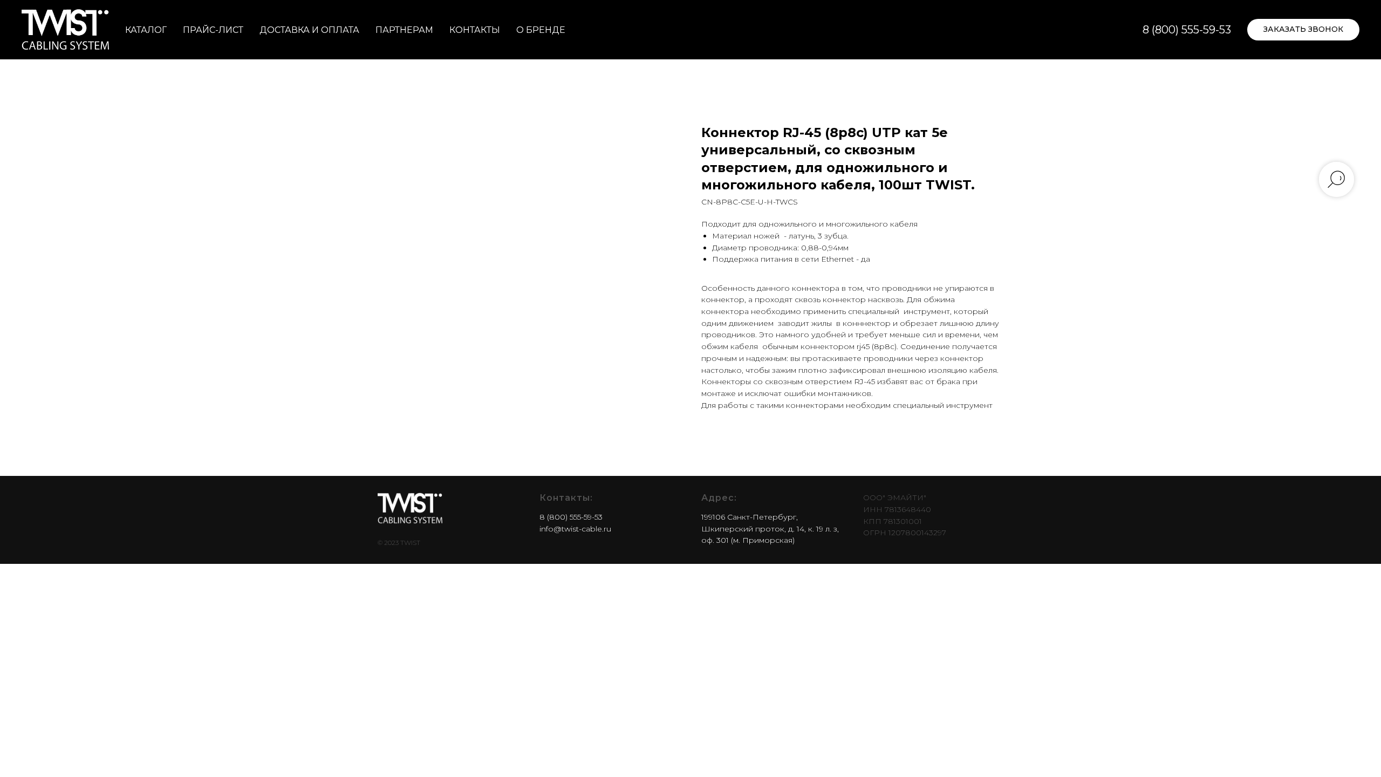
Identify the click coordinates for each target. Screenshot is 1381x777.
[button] (1303, 29)
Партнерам (404, 30)
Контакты (474, 30)
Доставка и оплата (309, 30)
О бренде (540, 30)
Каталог (146, 30)
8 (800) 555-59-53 (1187, 29)
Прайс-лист (213, 30)
